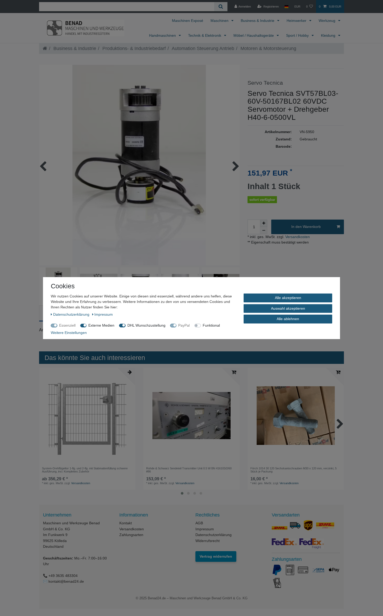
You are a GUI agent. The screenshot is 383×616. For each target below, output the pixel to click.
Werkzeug (327, 20)
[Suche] (220, 6)
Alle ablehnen (288, 318)
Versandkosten (297, 237)
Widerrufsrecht (207, 541)
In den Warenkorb (306, 227)
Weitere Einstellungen (69, 332)
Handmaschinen (163, 35)
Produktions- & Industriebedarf (133, 48)
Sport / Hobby (298, 35)
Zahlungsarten (131, 535)
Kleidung (328, 35)
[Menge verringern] (263, 230)
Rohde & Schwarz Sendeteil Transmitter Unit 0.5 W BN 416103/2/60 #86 (189, 470)
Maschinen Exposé (187, 20)
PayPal (184, 325)
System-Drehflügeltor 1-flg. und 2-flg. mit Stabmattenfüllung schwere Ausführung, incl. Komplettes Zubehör (85, 470)
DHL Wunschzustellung (146, 325)
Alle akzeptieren (288, 297)
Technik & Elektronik (205, 35)
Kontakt (125, 523)
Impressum (204, 529)
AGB (199, 523)
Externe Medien (101, 325)
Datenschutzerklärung (213, 535)
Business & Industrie (258, 20)
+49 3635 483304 (63, 576)
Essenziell (67, 325)
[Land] (286, 6)
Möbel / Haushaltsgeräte (254, 35)
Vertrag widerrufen (216, 556)
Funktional (211, 325)
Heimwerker (297, 20)
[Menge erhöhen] (263, 223)
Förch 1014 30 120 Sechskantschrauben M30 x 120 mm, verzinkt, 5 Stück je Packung (293, 470)
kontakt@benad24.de (66, 581)
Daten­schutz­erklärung (71, 314)
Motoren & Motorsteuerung (267, 48)
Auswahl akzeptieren (288, 308)
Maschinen (220, 20)
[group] (191, 416)
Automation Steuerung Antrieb (202, 48)
